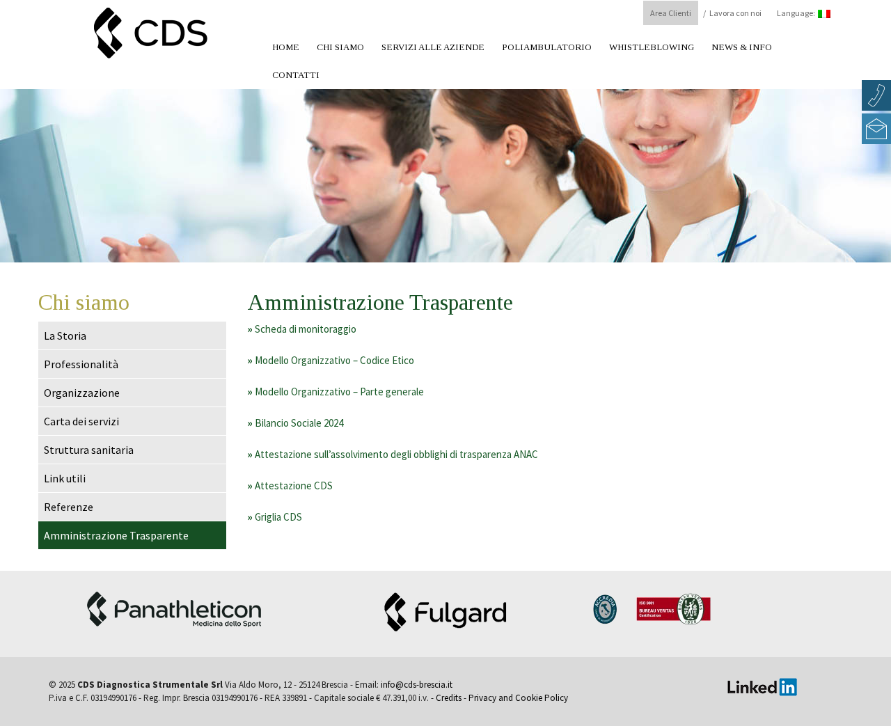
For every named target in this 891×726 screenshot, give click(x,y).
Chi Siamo (340, 47)
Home (285, 47)
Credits (449, 698)
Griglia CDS (274, 516)
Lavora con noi (735, 13)
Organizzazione (82, 393)
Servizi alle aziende (432, 47)
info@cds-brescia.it (416, 685)
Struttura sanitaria (89, 450)
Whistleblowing (651, 47)
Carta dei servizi (81, 421)
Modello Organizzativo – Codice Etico (330, 360)
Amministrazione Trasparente (116, 535)
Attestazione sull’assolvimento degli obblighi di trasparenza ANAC (392, 454)
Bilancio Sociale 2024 (295, 422)
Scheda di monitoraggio (301, 329)
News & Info (741, 47)
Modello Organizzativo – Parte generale (335, 391)
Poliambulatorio (547, 47)
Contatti (296, 75)
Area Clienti (670, 13)
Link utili (65, 478)
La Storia (65, 335)
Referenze (68, 507)
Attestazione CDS (290, 485)
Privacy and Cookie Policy (518, 698)
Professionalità (81, 364)
